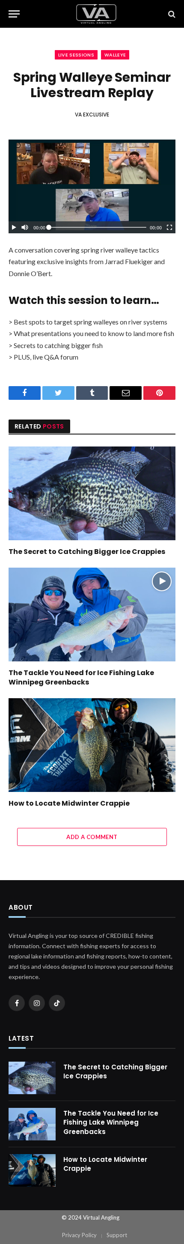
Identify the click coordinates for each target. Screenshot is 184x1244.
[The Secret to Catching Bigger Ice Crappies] (92, 493)
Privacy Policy (79, 1235)
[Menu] (14, 14)
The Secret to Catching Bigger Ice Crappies (87, 552)
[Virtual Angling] (96, 14)
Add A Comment (91, 836)
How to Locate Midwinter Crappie (69, 803)
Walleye (115, 54)
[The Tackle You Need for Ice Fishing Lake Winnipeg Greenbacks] (92, 614)
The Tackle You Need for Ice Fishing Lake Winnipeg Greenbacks (81, 677)
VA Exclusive (92, 114)
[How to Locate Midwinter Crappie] (92, 745)
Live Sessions (76, 54)
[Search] (170, 14)
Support (117, 1235)
